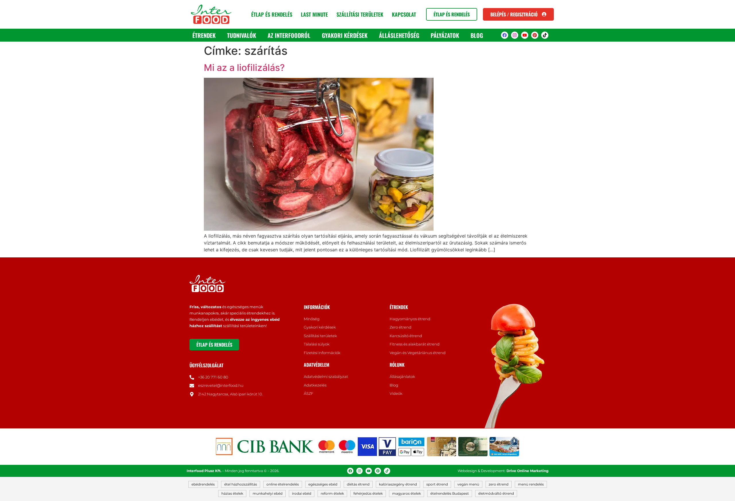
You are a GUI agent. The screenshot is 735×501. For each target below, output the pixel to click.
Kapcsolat (404, 14)
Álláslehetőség (399, 35)
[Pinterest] (534, 35)
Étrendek (204, 35)
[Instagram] (514, 35)
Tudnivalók (241, 35)
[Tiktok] (544, 35)
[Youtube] (524, 35)
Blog (477, 35)
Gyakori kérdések (345, 35)
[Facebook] (504, 35)
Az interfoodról (289, 35)
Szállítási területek (359, 14)
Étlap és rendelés (271, 14)
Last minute (314, 14)
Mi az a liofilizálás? (244, 67)
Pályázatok (445, 35)
